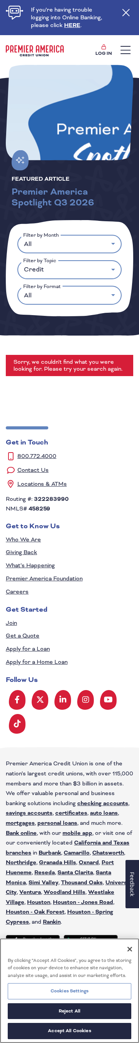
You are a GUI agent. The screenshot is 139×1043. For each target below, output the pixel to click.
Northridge (21, 862)
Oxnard (89, 862)
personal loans (57, 823)
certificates (71, 813)
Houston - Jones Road (83, 902)
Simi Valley (43, 882)
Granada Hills (57, 862)
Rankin (52, 922)
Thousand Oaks (82, 882)
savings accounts (29, 813)
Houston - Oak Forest (35, 912)
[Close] (129, 949)
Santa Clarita (75, 872)
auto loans (104, 813)
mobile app (77, 833)
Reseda (44, 872)
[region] (69, 990)
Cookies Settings (69, 991)
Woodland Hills (64, 892)
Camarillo (77, 852)
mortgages (20, 823)
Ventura (30, 892)
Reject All (69, 1011)
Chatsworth (108, 852)
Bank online (21, 833)
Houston (38, 902)
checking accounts (102, 803)
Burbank (50, 852)
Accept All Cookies (69, 1031)
